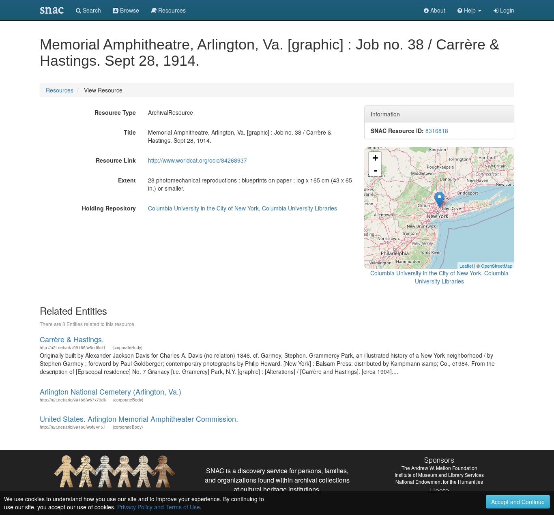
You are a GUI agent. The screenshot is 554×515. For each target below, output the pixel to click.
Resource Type (115, 112)
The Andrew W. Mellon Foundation (439, 467)
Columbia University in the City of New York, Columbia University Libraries (242, 208)
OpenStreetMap (496, 265)
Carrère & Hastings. (72, 339)
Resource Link (116, 160)
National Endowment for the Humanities (439, 481)
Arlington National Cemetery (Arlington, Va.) (110, 391)
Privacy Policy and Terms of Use (158, 507)
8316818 (436, 131)
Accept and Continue (518, 502)
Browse (128, 10)
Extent (127, 180)
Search (91, 10)
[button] (469, 10)
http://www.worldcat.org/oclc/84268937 (197, 160)
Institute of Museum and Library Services (439, 474)
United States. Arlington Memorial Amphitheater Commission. (139, 418)
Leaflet (466, 265)
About (437, 10)
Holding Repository (109, 208)
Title (130, 132)
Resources (59, 90)
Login (506, 10)
